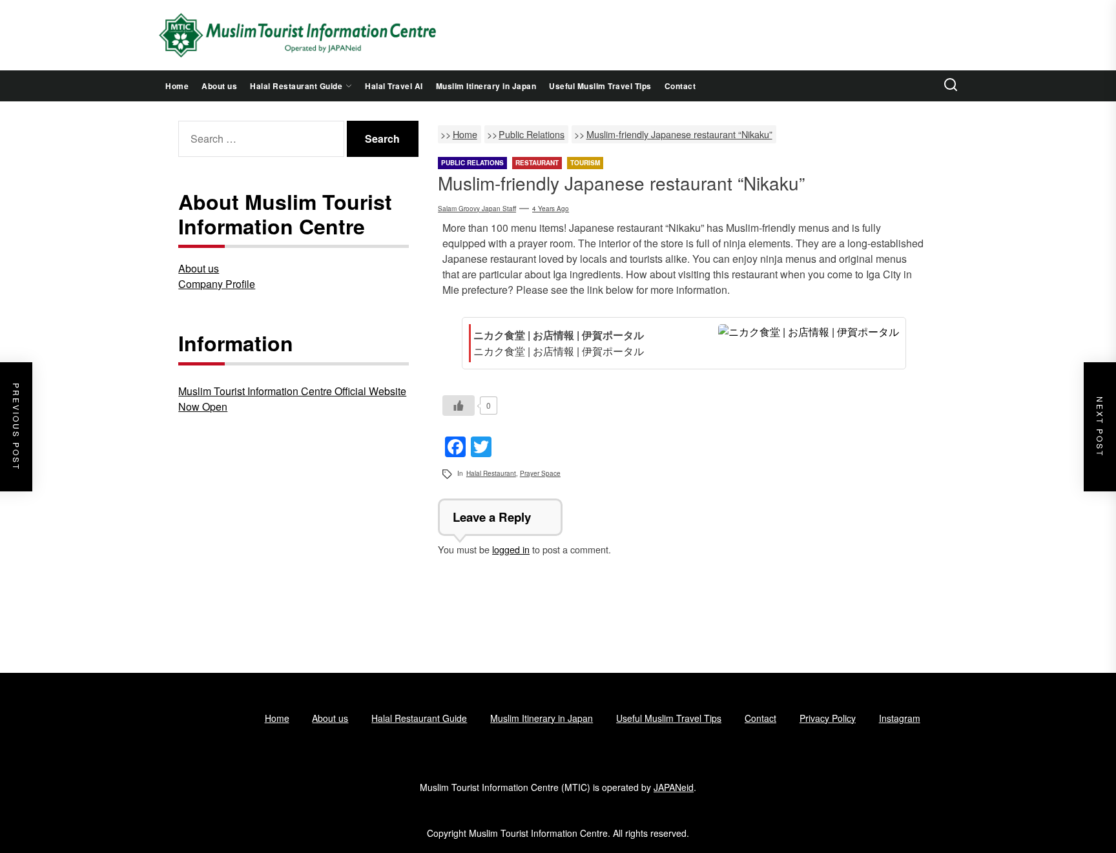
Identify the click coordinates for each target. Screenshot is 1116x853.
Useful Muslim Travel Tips (600, 86)
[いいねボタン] (458, 405)
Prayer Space (540, 473)
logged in (511, 549)
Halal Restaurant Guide (296, 86)
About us (219, 86)
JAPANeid (674, 787)
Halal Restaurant (491, 473)
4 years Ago (550, 208)
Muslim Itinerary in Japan (486, 86)
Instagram (899, 718)
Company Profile (216, 283)
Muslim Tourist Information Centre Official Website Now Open (292, 399)
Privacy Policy (828, 718)
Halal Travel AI (394, 86)
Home (177, 86)
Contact (680, 86)
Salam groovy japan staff (477, 208)
